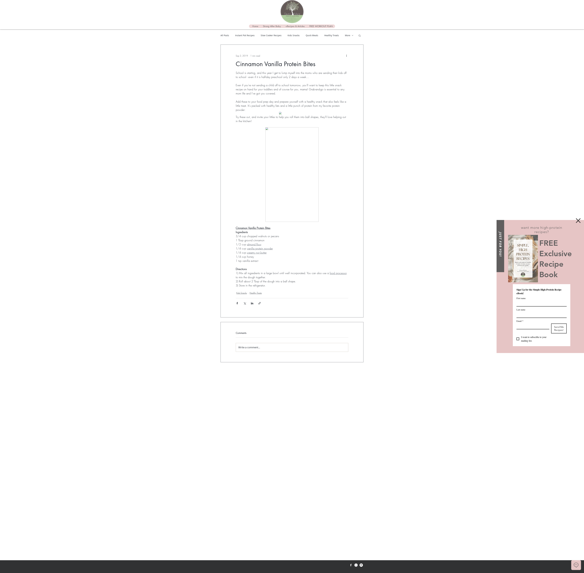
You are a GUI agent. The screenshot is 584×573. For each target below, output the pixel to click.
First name (521, 298)
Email (519, 321)
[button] (578, 220)
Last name (520, 309)
